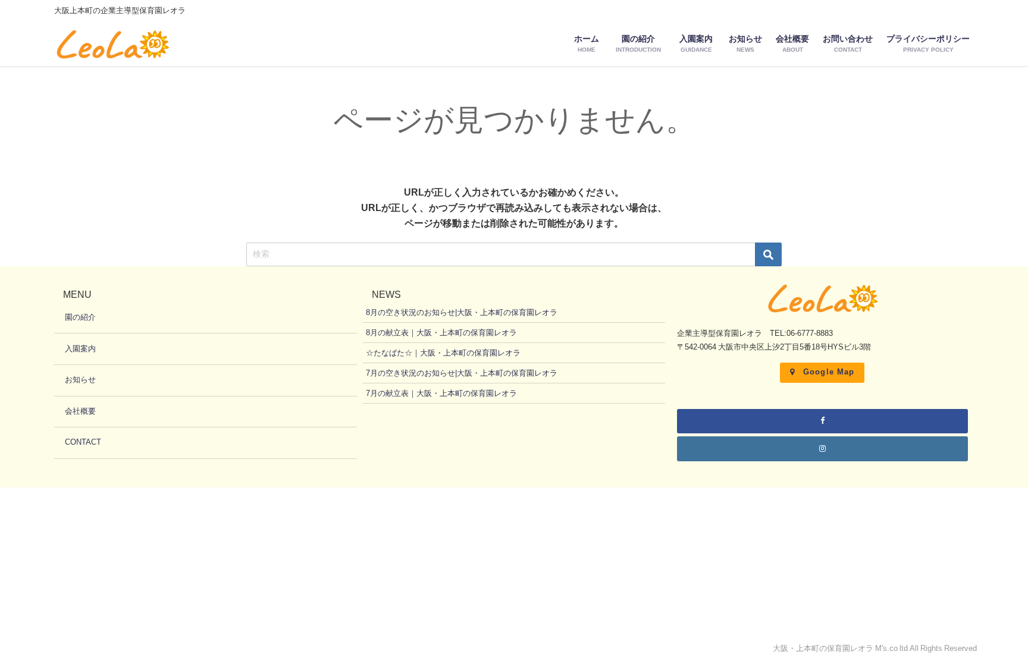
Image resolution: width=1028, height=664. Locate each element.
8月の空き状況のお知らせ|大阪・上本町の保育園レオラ (461, 312)
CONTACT (83, 442)
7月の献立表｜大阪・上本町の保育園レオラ (441, 393)
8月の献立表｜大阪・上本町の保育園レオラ (441, 332)
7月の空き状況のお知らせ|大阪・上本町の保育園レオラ (461, 373)
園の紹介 (80, 317)
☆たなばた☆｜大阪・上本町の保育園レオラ (443, 353)
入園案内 (80, 349)
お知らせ (80, 379)
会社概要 (80, 411)
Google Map (829, 372)
